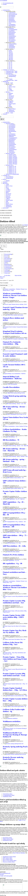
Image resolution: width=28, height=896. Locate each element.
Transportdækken (8, 268)
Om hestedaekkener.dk (5, 873)
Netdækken (7, 261)
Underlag (6, 270)
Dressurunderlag (8, 254)
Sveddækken (7, 267)
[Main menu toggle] (2, 119)
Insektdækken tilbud (7, 840)
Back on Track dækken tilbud (9, 860)
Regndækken (7, 264)
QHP (5, 263)
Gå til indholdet (3, 0)
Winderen (6, 273)
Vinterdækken (7, 271)
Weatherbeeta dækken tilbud (9, 856)
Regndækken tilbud (7, 837)
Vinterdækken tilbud (7, 794)
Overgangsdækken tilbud (8, 795)
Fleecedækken (7, 258)
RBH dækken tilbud (7, 858)
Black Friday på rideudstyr (19, 853)
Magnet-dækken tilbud (8, 839)
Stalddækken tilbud (7, 796)
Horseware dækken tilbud (9, 862)
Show (2, 276)
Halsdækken (7, 260)
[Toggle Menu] (10, 10)
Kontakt (2, 874)
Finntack (6, 257)
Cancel (1, 278)
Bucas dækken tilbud (7, 859)
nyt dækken (25, 225)
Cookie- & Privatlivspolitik (6, 876)
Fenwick (6, 255)
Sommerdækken (8, 265)
